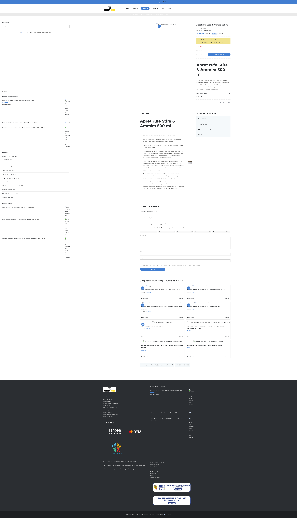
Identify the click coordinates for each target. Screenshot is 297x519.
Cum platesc (153, 475)
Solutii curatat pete (9, 174)
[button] (213, 93)
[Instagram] (108, 422)
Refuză (164, 2)
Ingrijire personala (8, 197)
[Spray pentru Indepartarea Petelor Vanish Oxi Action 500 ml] (162, 286)
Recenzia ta (143, 235)
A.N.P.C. (151, 469)
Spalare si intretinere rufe (165, 365)
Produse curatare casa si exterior (12, 185)
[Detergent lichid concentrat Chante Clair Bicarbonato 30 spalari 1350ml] (162, 341)
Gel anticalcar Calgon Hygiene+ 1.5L (152, 326)
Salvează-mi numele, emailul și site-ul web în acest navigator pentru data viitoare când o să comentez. (171, 265)
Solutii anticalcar (8, 170)
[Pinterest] (226, 103)
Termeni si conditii (154, 464)
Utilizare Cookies (154, 467)
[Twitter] (223, 103)
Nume (142, 251)
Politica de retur (154, 471)
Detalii (181, 298)
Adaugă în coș (219, 54)
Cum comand (153, 473)
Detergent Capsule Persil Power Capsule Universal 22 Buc (206, 289)
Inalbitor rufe (152, 365)
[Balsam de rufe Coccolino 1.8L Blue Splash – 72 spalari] (208, 341)
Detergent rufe (8, 159)
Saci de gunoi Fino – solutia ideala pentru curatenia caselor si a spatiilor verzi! (124, 465)
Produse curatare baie (9, 189)
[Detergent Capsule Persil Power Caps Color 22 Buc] (208, 303)
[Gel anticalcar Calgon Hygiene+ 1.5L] (162, 322)
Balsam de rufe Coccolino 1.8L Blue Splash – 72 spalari (204, 345)
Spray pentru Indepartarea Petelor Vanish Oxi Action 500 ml (161, 289)
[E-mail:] (229, 103)
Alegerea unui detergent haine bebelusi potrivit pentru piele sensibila (122, 469)
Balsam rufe (7, 163)
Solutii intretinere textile (10, 178)
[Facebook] (220, 103)
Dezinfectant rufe (8, 182)
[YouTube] (111, 422)
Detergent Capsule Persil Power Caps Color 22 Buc (203, 306)
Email (142, 258)
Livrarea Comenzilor (155, 477)
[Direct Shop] (109, 6)
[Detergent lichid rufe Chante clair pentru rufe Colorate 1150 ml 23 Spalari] (162, 303)
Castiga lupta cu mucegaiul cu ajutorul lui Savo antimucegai (120, 461)
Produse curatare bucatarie (10, 193)
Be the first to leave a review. (204, 30)
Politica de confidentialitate (157, 462)
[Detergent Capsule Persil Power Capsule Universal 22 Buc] (208, 286)
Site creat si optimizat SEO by (157, 514)
